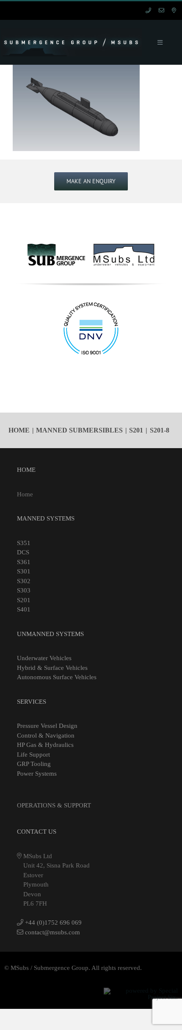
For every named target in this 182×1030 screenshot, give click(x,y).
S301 (23, 571)
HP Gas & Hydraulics (45, 744)
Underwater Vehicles (44, 658)
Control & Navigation (45, 735)
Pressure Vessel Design (47, 725)
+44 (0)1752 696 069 (52, 922)
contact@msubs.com (51, 932)
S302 (23, 581)
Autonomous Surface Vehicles (57, 677)
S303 (23, 590)
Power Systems (37, 773)
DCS (23, 552)
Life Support (33, 754)
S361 (23, 562)
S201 (23, 600)
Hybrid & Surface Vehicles (52, 667)
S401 (23, 609)
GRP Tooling (34, 763)
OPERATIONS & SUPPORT (54, 805)
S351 (23, 543)
